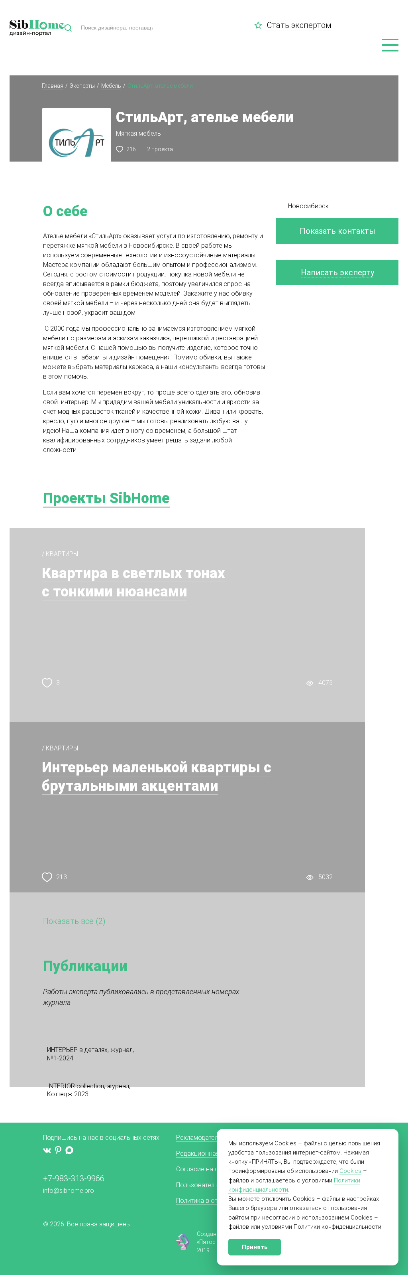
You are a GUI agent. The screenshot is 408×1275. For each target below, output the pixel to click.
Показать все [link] (68, 921)
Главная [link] (52, 86)
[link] (260, 25)
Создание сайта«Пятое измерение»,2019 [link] (222, 1242)
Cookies (350, 1170)
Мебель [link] (111, 86)
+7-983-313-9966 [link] (73, 1178)
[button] (390, 45)
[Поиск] (68, 28)
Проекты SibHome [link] (106, 498)
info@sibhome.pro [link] (68, 1190)
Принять (255, 1247)
